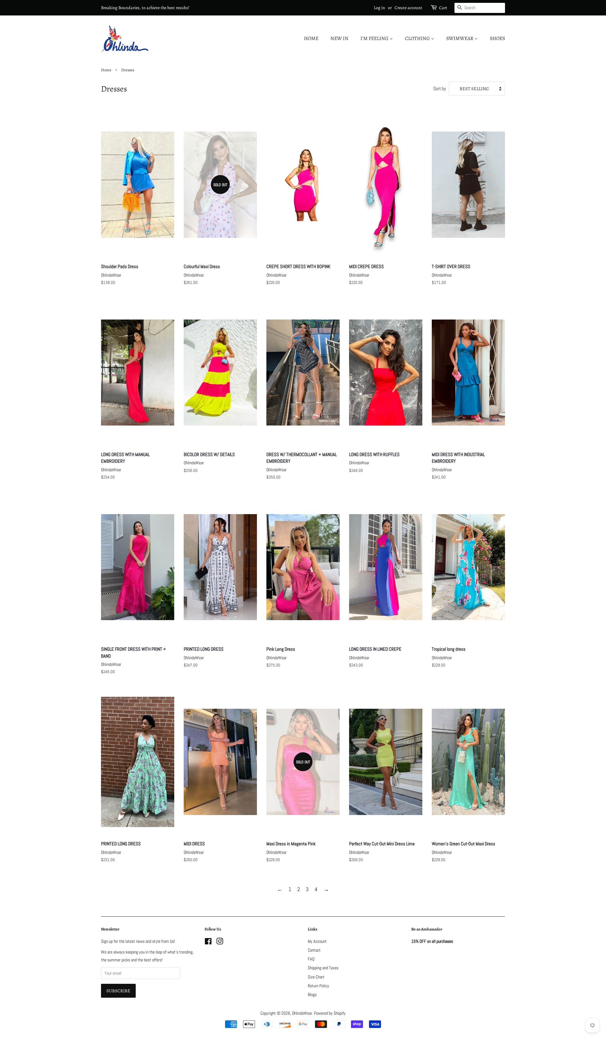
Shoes (497, 38)
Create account (408, 8)
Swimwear (460, 38)
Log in (379, 8)
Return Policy (318, 986)
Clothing (418, 38)
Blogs (312, 994)
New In (339, 38)
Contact (314, 950)
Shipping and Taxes (323, 968)
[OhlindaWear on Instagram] (219, 942)
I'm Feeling (374, 38)
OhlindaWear (302, 1013)
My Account (317, 941)
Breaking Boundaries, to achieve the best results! (145, 8)
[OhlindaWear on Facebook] (208, 942)
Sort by (439, 88)
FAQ (311, 959)
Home (311, 38)
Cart (443, 8)
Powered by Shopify (330, 1013)
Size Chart (316, 977)
